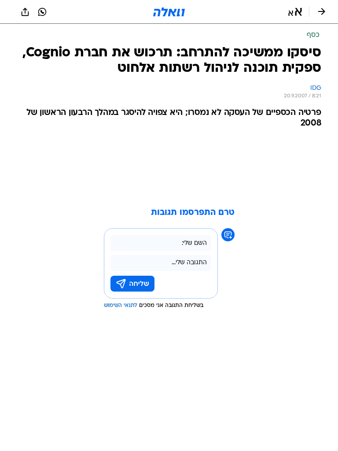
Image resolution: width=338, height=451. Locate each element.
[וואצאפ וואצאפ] (42, 11)
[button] (295, 12)
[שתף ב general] (25, 12)
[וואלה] (169, 11)
